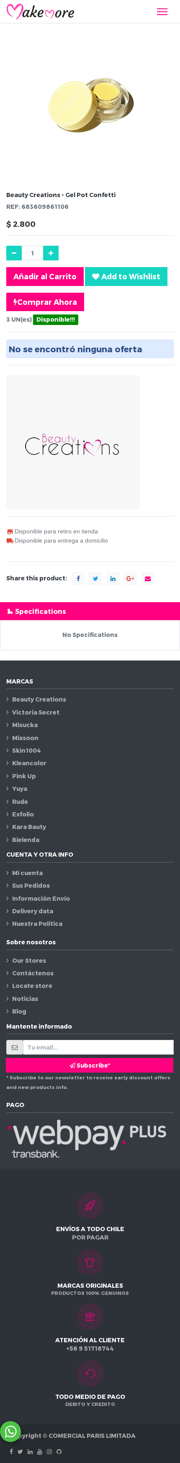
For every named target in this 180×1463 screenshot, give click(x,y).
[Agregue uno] (51, 253)
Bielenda (25, 839)
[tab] (90, 611)
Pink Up (24, 776)
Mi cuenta (27, 872)
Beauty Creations (39, 699)
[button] (126, 276)
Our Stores (29, 960)
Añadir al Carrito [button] (45, 276)
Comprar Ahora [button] (47, 301)
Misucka (25, 724)
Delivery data (32, 911)
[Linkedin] (30, 1451)
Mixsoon (25, 737)
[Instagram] (49, 1451)
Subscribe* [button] (92, 1065)
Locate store (32, 985)
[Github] (59, 1451)
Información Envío (41, 898)
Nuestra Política (37, 923)
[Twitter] (20, 1451)
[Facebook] (11, 1451)
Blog (19, 1011)
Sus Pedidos (31, 885)
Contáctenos (33, 973)
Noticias (25, 998)
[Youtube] (39, 1451)
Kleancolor (29, 763)
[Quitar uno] (14, 253)
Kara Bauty (29, 826)
